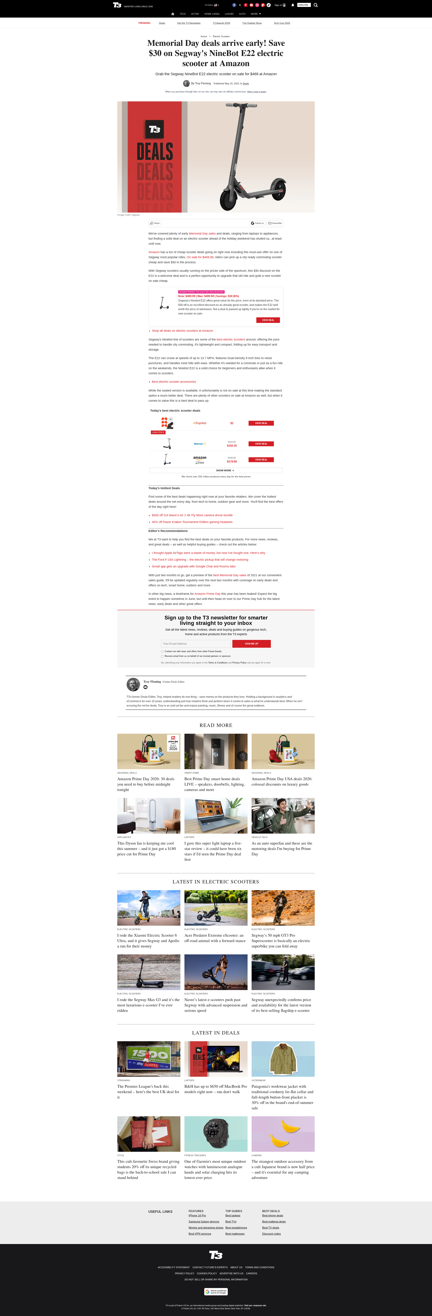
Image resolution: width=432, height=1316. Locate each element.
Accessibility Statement (174, 1267)
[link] (164, 303)
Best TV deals (270, 1227)
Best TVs (230, 1221)
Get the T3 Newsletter (189, 23)
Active (195, 13)
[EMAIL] (146, 687)
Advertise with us (231, 1273)
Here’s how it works (256, 91)
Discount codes (271, 1233)
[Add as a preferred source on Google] (216, 1291)
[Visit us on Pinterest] (246, 5)
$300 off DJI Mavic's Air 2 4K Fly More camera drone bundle (192, 515)
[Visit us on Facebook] (234, 5)
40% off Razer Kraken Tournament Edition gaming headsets (192, 522)
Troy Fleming (203, 83)
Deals (162, 23)
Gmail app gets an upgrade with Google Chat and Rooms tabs (194, 566)
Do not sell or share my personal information (216, 1279)
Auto (242, 13)
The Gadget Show (252, 23)
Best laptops (232, 1215)
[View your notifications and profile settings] (292, 5)
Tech (183, 13)
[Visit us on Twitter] (240, 5)
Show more (223, 470)
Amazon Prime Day (207, 593)
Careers (251, 1273)
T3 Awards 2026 (221, 23)
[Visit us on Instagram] (257, 5)
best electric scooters (231, 339)
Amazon (154, 252)
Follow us (259, 223)
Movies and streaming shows (206, 1227)
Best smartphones (236, 1227)
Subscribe (303, 5)
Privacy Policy (239, 662)
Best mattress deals (274, 1221)
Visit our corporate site (255, 1305)
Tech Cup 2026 (282, 23)
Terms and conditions (259, 1267)
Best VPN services (200, 1233)
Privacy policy (184, 1273)
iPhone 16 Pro (197, 1215)
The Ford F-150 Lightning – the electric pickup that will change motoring (200, 559)
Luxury (229, 13)
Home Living (212, 13)
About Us (236, 1267)
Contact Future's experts (210, 1267)
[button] (216, 423)
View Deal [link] (261, 423)
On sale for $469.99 (200, 257)
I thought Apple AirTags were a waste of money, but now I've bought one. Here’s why (208, 553)
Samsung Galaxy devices (204, 1221)
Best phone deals (272, 1215)
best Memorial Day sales (229, 575)
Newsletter (277, 223)
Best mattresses (235, 1233)
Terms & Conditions (217, 662)
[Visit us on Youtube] (251, 5)
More (254, 13)
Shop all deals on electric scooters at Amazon (182, 330)
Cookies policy (207, 1273)
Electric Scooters (221, 36)
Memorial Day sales (202, 233)
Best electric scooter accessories (174, 381)
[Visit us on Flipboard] (263, 5)
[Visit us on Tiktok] (269, 5)
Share (157, 223)
